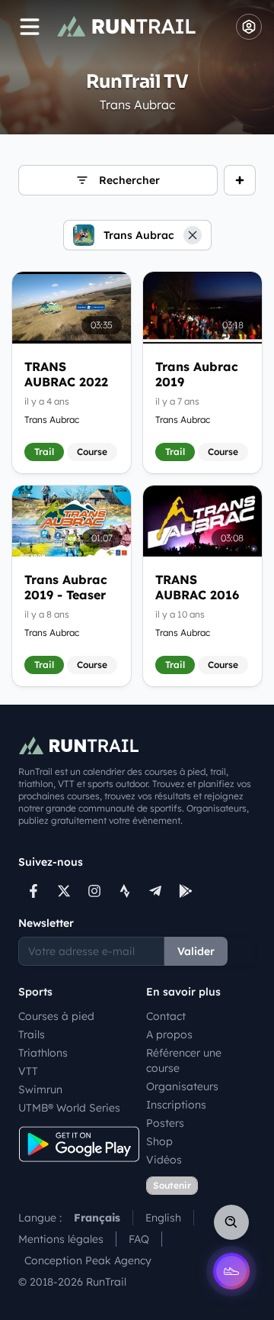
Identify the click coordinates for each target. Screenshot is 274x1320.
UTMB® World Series (69, 1108)
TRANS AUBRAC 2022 (66, 374)
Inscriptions (176, 1105)
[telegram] (155, 891)
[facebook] (33, 891)
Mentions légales (61, 1239)
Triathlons (43, 1053)
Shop (159, 1141)
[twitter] (64, 891)
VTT (28, 1071)
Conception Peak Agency (87, 1260)
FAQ (139, 1239)
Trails (31, 1034)
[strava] (125, 891)
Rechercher (129, 180)
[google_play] (185, 891)
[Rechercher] (231, 1222)
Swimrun (40, 1089)
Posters (165, 1123)
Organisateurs (182, 1086)
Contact (166, 1016)
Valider (196, 951)
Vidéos (164, 1160)
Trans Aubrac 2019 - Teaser (65, 587)
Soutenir (172, 1185)
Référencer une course (183, 1060)
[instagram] (94, 891)
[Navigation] (29, 26)
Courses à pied (56, 1016)
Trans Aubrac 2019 (196, 374)
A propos (169, 1034)
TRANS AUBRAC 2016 (197, 587)
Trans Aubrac (51, 419)
